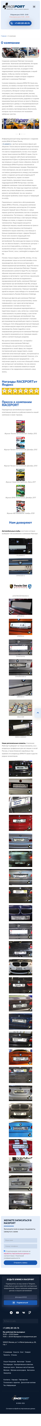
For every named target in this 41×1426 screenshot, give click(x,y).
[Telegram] (11, 1312)
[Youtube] (17, 1312)
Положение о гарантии (11, 1382)
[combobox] (20, 1321)
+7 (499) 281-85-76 (11, 1328)
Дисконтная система (28, 1382)
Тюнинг (28, 1362)
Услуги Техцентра (9, 1362)
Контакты (6, 1380)
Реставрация (8, 1364)
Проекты (6, 1355)
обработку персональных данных (16, 1253)
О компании (7, 1352)
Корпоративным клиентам (23, 1364)
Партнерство (23, 1380)
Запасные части (9, 1367)
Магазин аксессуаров (18, 1370)
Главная (3, 36)
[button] (34, 6)
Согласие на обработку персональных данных (20, 1408)
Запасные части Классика (25, 1367)
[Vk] (24, 1312)
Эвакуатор (7, 1373)
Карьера (15, 1380)
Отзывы (14, 1355)
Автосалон (31, 1370)
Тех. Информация (9, 1385)
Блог (22, 1352)
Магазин (6, 1370)
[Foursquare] (30, 1312)
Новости (16, 1352)
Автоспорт (20, 1362)
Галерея (27, 1352)
